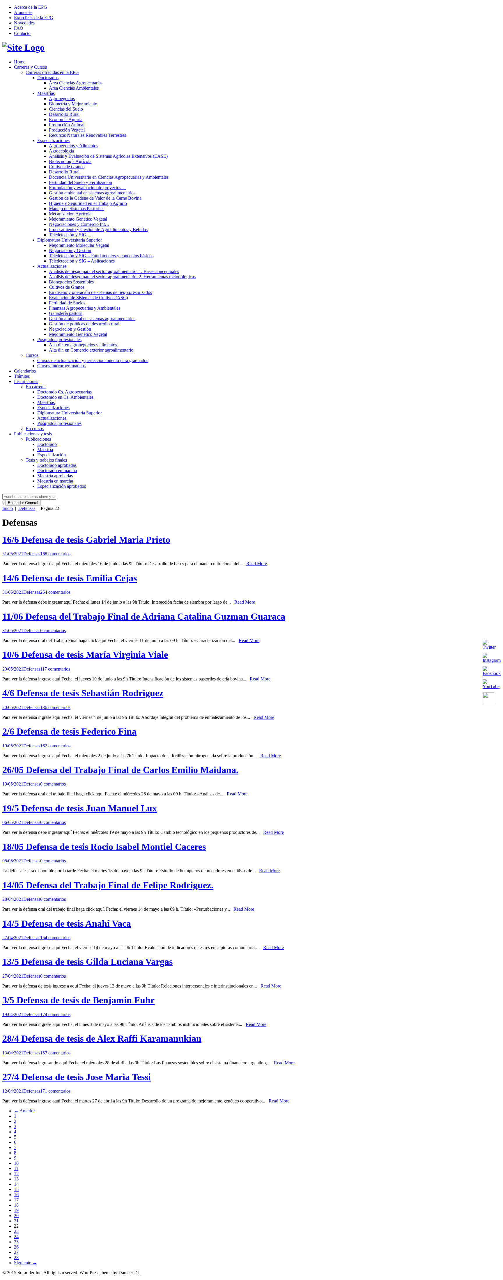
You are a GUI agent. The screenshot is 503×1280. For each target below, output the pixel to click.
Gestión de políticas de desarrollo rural (84, 323)
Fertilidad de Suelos (67, 302)
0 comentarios (53, 630)
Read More (256, 563)
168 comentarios (55, 553)
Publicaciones (38, 439)
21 (16, 1220)
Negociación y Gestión (70, 250)
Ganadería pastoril (65, 313)
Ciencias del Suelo (66, 109)
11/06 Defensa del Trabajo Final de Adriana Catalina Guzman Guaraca (143, 616)
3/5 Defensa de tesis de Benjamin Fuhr (78, 1000)
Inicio (7, 508)
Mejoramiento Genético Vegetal (78, 219)
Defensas (26, 508)
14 (16, 1184)
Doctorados (48, 77)
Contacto (22, 33)
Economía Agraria (65, 119)
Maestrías (46, 93)
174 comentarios (55, 1014)
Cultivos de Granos (66, 166)
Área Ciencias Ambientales (74, 88)
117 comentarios (55, 668)
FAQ (18, 28)
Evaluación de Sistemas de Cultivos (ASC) (88, 297)
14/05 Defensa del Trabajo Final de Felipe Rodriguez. (107, 885)
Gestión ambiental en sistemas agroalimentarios (92, 192)
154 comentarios (55, 937)
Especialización (51, 454)
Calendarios (25, 370)
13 (16, 1178)
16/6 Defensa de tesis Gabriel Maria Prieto (86, 539)
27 (16, 1252)
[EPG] (23, 47)
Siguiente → (25, 1262)
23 (16, 1231)
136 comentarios (55, 707)
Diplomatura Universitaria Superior (69, 239)
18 (16, 1205)
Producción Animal (66, 124)
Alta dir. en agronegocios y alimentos (83, 344)
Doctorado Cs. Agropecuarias (64, 391)
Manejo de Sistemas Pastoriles (76, 208)
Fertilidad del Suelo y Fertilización (80, 182)
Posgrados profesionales (59, 339)
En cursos (35, 428)
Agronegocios (62, 98)
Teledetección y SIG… (70, 234)
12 (16, 1173)
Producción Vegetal (67, 129)
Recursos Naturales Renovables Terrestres (87, 135)
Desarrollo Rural (64, 114)
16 (16, 1194)
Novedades (24, 22)
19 (16, 1210)
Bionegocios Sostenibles (71, 281)
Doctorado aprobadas (57, 465)
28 (16, 1257)
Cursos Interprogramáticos (61, 365)
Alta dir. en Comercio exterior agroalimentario (91, 350)
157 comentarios (55, 1052)
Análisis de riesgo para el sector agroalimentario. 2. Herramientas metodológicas (122, 276)
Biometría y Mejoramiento (73, 103)
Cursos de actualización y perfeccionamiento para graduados (92, 360)
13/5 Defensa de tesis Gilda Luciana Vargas (87, 961)
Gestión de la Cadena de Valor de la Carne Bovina (95, 198)
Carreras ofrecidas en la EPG (52, 72)
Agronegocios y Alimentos (73, 145)
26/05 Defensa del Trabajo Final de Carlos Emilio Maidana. (120, 770)
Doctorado (47, 444)
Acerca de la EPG (30, 7)
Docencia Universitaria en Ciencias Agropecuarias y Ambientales (109, 177)
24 (16, 1236)
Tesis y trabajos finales (46, 460)
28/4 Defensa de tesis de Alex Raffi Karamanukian (101, 1038)
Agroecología (61, 150)
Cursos (32, 355)
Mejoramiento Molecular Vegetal (79, 245)
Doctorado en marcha (57, 470)
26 (16, 1246)
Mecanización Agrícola (70, 213)
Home (19, 61)
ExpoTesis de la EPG (33, 17)
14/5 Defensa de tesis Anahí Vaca (66, 923)
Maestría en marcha (55, 480)
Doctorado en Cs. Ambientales (65, 397)
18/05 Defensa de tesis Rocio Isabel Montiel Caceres (104, 846)
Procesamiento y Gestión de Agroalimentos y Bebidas (98, 229)
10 (16, 1163)
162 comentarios (55, 745)
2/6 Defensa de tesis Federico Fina (69, 731)
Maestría (45, 449)
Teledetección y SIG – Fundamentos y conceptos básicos (101, 255)
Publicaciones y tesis (33, 433)
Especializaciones (53, 140)
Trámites (22, 376)
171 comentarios (55, 1090)
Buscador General (23, 503)
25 (16, 1241)
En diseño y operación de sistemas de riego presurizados (100, 292)
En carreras (36, 386)
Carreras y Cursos (30, 67)
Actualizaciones (51, 266)
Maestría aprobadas (55, 475)
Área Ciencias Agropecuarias (75, 82)
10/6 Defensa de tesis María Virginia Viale (85, 654)
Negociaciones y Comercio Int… (79, 224)
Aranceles (23, 12)
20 (16, 1215)
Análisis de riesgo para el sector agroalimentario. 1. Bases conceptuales (114, 271)
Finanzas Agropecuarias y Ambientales (84, 308)
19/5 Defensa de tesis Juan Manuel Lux (79, 808)
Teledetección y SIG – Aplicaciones (82, 260)
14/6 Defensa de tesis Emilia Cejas (69, 578)
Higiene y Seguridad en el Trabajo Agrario (88, 203)
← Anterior (24, 1110)
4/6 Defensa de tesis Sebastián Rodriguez (82, 693)
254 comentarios (55, 592)
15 (16, 1189)
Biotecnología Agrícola (70, 161)
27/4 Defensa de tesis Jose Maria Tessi (76, 1077)
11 (16, 1168)
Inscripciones (26, 381)
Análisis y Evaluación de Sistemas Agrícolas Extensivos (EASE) (108, 156)
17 (16, 1199)
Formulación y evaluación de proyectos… (87, 187)
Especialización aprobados (61, 486)
